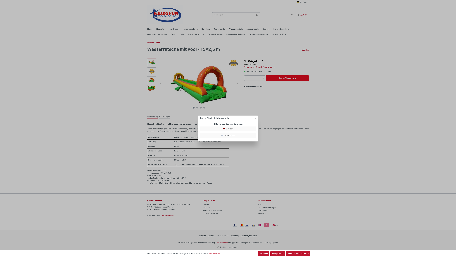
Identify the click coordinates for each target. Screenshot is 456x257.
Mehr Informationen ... (216, 254)
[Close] (255, 118)
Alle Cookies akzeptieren (298, 254)
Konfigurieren (278, 254)
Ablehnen (264, 254)
